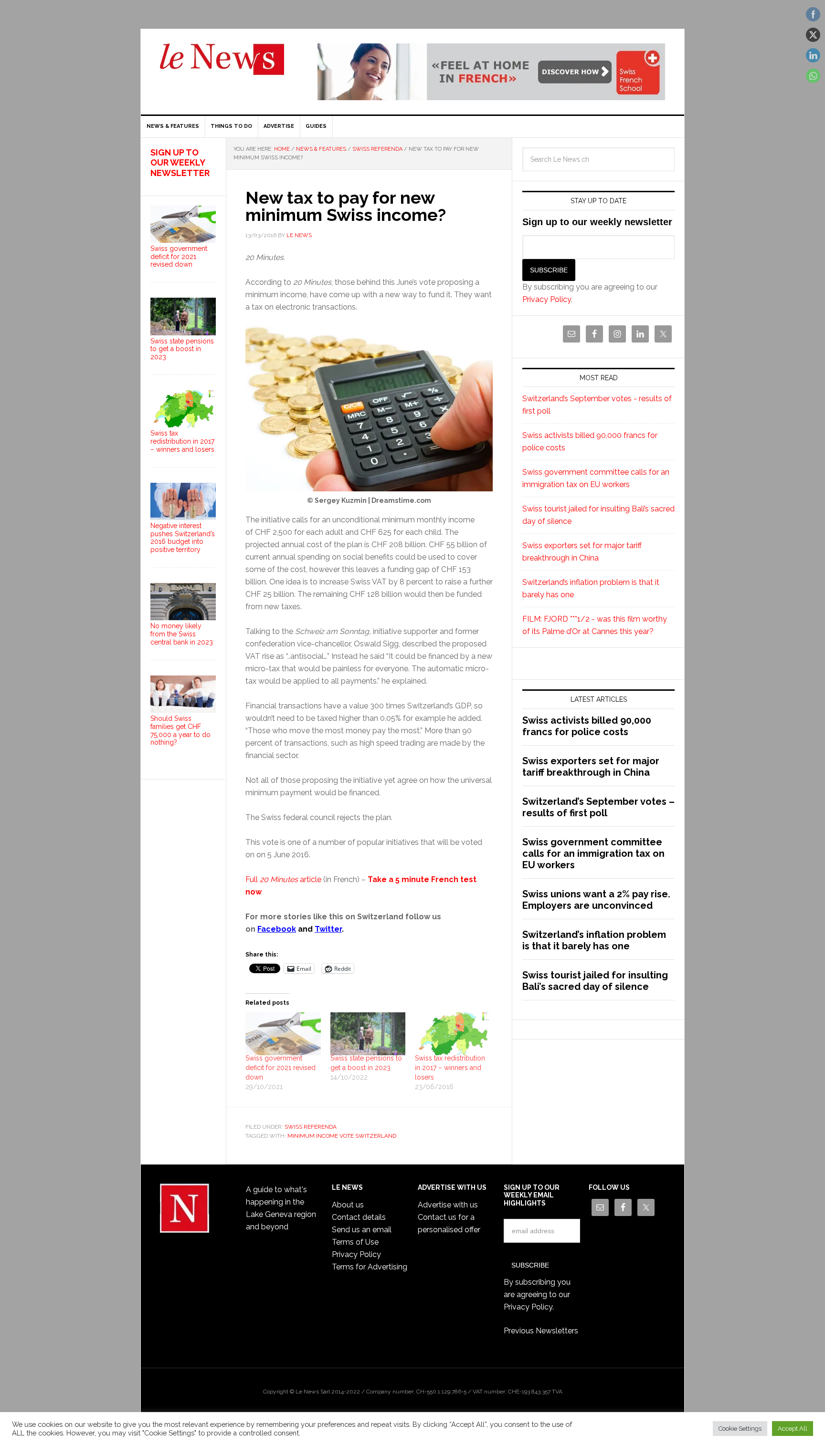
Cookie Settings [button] (740, 1428)
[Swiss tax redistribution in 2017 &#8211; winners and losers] (452, 1033)
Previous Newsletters (541, 1330)
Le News (222, 64)
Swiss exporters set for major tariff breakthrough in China (590, 766)
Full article (283, 879)
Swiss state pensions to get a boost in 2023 (182, 349)
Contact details (359, 1217)
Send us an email (361, 1229)
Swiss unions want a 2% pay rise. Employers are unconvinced (596, 899)
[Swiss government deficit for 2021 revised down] (283, 1033)
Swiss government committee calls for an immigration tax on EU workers (593, 853)
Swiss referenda (311, 1126)
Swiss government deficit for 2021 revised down (280, 1067)
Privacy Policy (546, 299)
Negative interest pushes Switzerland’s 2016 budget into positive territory (182, 537)
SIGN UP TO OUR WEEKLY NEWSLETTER (180, 162)
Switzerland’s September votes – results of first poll (598, 807)
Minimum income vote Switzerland (341, 1136)
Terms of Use (355, 1242)
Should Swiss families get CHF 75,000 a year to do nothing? (180, 730)
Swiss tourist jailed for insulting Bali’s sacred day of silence (595, 980)
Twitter (328, 929)
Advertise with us (448, 1204)
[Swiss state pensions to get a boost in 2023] (368, 1033)
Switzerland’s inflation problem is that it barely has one (594, 940)
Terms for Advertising (369, 1266)
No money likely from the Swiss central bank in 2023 (181, 634)
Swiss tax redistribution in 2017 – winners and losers (450, 1067)
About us (348, 1204)
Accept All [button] (792, 1428)
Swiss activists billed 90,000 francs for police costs (586, 726)
